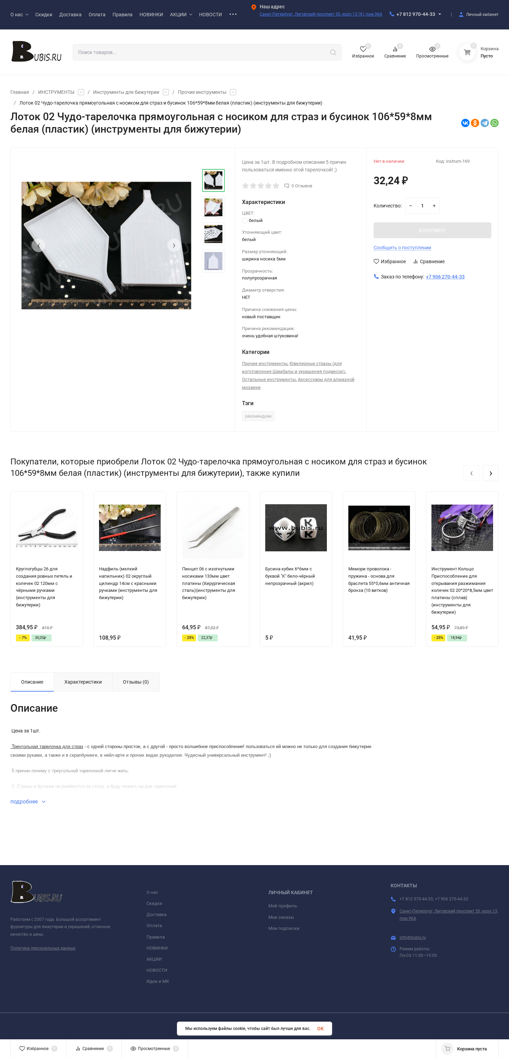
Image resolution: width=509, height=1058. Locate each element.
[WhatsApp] (494, 123)
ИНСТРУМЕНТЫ (56, 92)
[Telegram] (485, 123)
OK (320, 1028)
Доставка (156, 914)
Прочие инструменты (202, 92)
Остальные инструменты (269, 379)
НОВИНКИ (157, 948)
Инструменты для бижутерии (126, 92)
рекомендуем (258, 416)
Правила (155, 937)
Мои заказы (281, 917)
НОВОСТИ (156, 970)
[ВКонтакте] (465, 123)
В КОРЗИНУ (432, 230)
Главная (19, 92)
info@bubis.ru (413, 937)
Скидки (154, 903)
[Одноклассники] (475, 123)
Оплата (154, 925)
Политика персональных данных (42, 948)
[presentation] (38, 245)
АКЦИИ (154, 959)
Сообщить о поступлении (402, 247)
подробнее (24, 801)
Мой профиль (282, 905)
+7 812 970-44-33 (415, 14)
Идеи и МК (157, 981)
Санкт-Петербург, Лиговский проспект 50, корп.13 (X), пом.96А (321, 14)
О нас (152, 892)
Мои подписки (284, 928)
